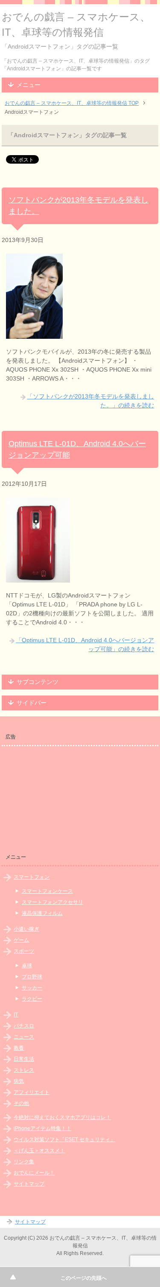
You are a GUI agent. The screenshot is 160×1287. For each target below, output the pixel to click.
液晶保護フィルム (42, 913)
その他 (21, 1103)
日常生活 (24, 1059)
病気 (19, 1081)
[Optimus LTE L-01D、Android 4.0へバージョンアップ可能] (38, 577)
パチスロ (24, 1026)
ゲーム (21, 940)
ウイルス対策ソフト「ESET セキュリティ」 (64, 1140)
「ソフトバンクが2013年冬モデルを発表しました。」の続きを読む (90, 401)
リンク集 (24, 1162)
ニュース (24, 1037)
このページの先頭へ (84, 1278)
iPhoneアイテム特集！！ (42, 1128)
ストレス (24, 1070)
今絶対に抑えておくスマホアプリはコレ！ (62, 1117)
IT (16, 1015)
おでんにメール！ (34, 1173)
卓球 (27, 966)
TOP (72, 103)
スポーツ (24, 951)
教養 (19, 1048)
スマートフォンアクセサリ (52, 902)
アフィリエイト (31, 1092)
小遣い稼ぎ (26, 929)
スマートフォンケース (47, 891)
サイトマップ (29, 1184)
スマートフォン (31, 877)
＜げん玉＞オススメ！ (39, 1151)
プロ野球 (32, 977)
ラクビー (32, 999)
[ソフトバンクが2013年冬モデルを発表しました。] (34, 334)
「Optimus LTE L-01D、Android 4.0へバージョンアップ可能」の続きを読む (85, 644)
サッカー (32, 988)
